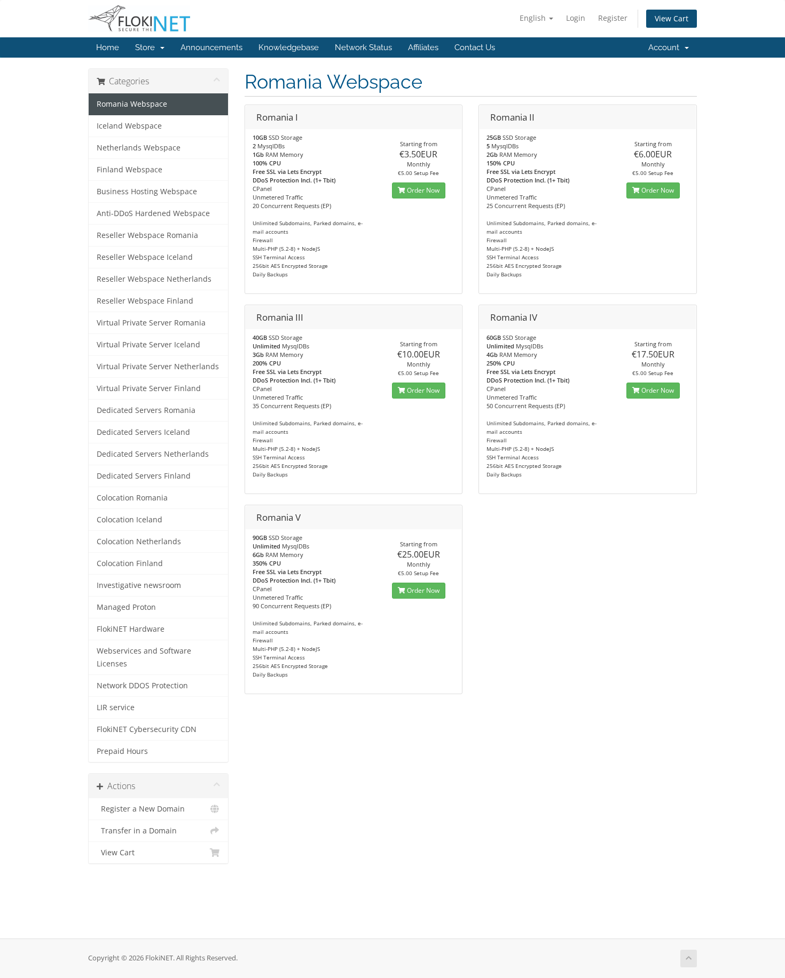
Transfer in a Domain (137, 831)
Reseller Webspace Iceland (145, 257)
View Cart (671, 18)
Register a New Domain (141, 809)
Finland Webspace (129, 169)
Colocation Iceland (129, 519)
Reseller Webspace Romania (147, 235)
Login (575, 18)
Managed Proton (126, 607)
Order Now (422, 190)
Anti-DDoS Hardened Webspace (153, 213)
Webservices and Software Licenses (144, 657)
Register (612, 18)
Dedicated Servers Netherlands (153, 454)
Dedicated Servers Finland (144, 476)
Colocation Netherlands (139, 541)
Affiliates (423, 47)
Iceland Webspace (129, 126)
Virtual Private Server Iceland (148, 344)
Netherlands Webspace (138, 148)
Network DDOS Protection (142, 685)
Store (147, 47)
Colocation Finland (130, 563)
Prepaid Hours (122, 751)
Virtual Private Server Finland (149, 388)
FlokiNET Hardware (130, 629)
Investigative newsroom (139, 585)
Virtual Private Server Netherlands (158, 366)
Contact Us (474, 47)
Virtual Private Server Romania (151, 323)
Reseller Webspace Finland (145, 301)
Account (666, 47)
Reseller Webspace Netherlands (154, 279)
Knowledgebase (288, 47)
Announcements (211, 47)
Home (107, 47)
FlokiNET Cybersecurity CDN (147, 729)
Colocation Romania (132, 498)
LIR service (116, 707)
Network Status (363, 47)
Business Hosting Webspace (147, 191)
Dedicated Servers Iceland (143, 432)
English (534, 18)
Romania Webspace (132, 104)
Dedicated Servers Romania (146, 410)
